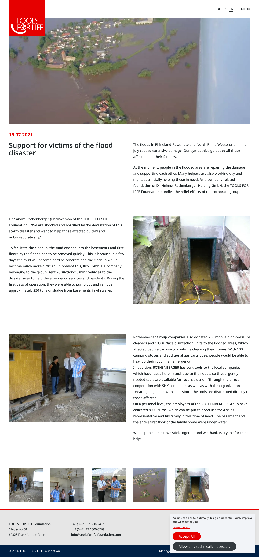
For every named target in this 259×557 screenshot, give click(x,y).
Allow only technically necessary (204, 546)
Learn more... (181, 527)
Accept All (187, 536)
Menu (245, 9)
